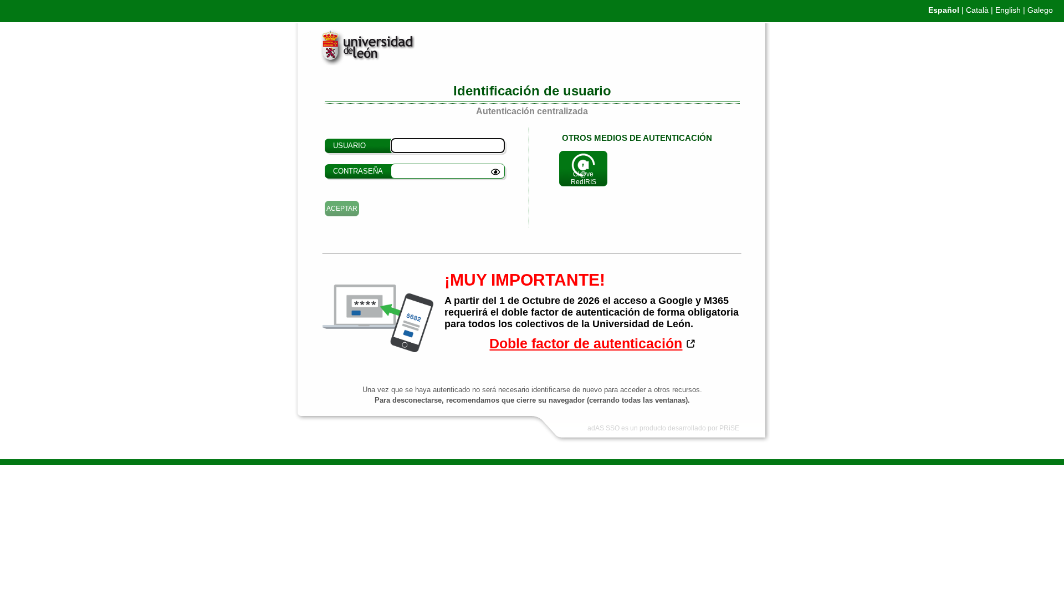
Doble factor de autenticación (585, 343)
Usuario (349, 145)
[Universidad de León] (358, 62)
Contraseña (358, 171)
